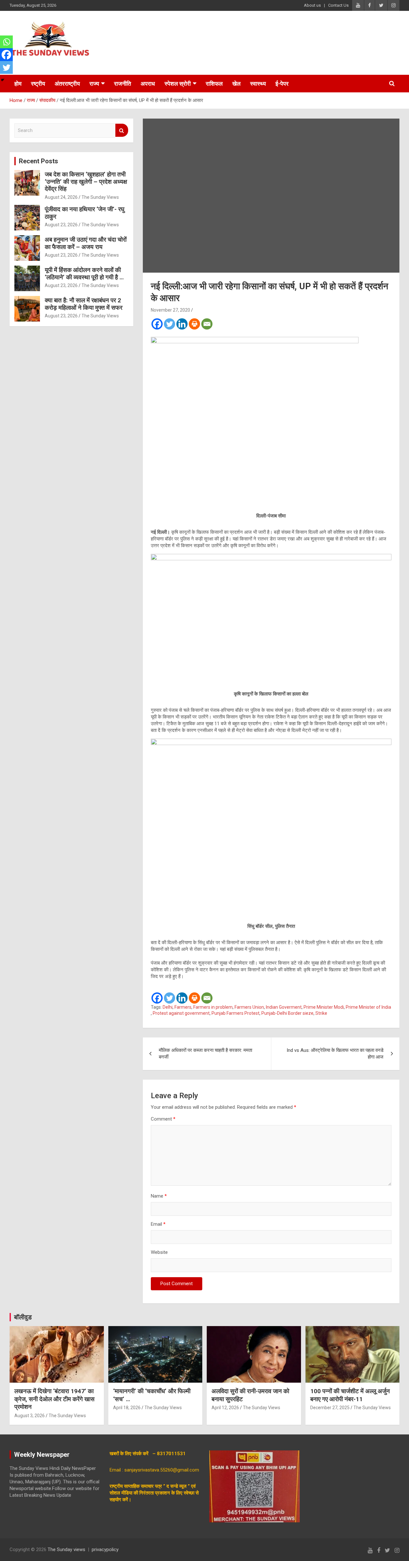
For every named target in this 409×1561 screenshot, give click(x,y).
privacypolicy (105, 1549)
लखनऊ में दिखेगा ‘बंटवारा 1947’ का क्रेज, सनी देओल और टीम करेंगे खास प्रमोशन (54, 1398)
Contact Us (338, 5)
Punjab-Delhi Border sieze (287, 1013)
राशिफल (214, 83)
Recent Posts (38, 161)
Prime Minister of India (368, 1007)
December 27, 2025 (330, 1407)
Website (159, 1252)
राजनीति (122, 83)
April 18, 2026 (127, 1407)
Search (121, 130)
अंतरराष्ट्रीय (67, 83)
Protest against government (181, 1013)
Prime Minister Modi (324, 1007)
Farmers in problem (213, 1007)
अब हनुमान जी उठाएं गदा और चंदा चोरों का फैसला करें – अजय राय (86, 243)
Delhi (168, 1007)
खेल (236, 83)
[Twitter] (169, 324)
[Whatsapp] (6, 41)
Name (159, 1196)
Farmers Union (249, 1007)
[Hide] (2, 79)
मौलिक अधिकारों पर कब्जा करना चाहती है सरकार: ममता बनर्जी (205, 1053)
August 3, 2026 (29, 1415)
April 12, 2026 (225, 1407)
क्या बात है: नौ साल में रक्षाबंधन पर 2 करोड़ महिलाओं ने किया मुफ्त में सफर (83, 304)
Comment (163, 1119)
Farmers (182, 1007)
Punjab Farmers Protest (235, 1013)
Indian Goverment (284, 1007)
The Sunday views (66, 1549)
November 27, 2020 (170, 310)
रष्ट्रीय (38, 83)
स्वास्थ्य (258, 83)
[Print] (194, 324)
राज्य (94, 83)
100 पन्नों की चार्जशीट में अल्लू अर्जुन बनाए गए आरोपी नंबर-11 (350, 1395)
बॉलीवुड (23, 1317)
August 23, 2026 (61, 224)
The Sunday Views (100, 197)
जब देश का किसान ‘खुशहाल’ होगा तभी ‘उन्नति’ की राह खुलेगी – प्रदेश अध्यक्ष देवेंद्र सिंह (86, 182)
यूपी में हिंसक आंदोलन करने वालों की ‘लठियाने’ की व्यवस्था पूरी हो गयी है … (84, 273)
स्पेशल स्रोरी (178, 83)
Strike (321, 1013)
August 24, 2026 (61, 197)
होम (17, 83)
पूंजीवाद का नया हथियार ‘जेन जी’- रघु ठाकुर (84, 213)
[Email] (206, 324)
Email (158, 1224)
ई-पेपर (282, 83)
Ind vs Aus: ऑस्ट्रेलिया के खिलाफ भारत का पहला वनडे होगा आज (335, 1053)
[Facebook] (157, 324)
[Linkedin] (182, 324)
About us (312, 5)
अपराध (148, 83)
